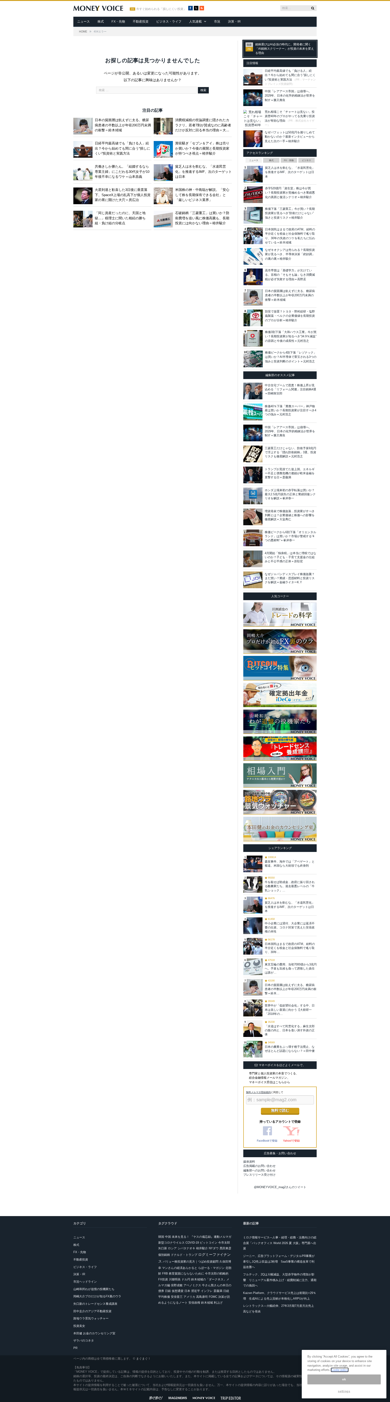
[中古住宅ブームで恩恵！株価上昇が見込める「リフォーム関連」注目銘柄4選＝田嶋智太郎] (252, 391)
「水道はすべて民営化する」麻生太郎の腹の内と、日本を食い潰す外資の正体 (290, 1030)
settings (344, 1391)
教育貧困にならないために (186, 1273)
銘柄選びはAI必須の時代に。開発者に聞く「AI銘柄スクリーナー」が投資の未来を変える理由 (284, 49)
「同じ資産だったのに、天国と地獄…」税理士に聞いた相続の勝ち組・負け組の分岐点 (120, 218)
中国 (168, 1236)
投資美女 (79, 1326)
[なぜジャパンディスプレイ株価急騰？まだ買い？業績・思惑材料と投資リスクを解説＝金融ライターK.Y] (252, 579)
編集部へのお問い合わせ (259, 1170)
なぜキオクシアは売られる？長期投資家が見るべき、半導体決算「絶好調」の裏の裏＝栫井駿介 (290, 254)
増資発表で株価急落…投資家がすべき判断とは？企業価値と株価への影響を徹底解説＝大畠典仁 (290, 515)
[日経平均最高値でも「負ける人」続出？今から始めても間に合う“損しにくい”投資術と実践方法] (84, 148)
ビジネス (306, 160)
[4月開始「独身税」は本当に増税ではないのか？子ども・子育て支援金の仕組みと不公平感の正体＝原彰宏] (252, 559)
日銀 (168, 1291)
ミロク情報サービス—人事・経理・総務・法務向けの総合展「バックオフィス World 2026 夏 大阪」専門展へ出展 (279, 1243)
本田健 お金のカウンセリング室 (94, 1333)
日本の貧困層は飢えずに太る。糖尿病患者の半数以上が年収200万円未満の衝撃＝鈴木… (290, 989)
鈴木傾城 (207, 1302)
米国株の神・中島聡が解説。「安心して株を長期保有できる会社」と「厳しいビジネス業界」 (202, 195)
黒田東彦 (225, 1248)
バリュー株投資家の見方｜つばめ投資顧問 (190, 1261)
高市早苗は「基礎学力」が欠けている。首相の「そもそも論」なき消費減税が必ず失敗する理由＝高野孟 (290, 275)
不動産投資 (141, 21)
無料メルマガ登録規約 (258, 1092)
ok (344, 1379)
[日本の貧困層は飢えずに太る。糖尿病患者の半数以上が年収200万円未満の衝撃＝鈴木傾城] (84, 125)
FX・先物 (118, 21)
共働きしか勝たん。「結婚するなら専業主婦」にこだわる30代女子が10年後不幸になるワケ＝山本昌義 (122, 171)
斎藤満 (218, 1291)
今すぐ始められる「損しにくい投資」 (161, 9)
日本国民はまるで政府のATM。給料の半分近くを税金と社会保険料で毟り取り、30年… (290, 948)
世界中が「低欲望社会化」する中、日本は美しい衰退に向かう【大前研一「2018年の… (290, 1009)
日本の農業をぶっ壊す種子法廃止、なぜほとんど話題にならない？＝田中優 (290, 1049)
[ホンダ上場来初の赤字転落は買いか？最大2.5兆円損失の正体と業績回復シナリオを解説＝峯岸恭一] (252, 496)
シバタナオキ (186, 1248)
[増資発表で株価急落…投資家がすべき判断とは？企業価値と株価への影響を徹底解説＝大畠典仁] (252, 517)
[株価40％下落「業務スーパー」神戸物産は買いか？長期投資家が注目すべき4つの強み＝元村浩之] (252, 412)
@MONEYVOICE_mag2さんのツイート (280, 1187)
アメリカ (189, 1296)
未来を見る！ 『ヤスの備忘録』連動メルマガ (201, 1236)
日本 (187, 1291)
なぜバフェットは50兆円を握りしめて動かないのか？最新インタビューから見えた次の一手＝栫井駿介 (290, 137)
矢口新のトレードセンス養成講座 (95, 1303)
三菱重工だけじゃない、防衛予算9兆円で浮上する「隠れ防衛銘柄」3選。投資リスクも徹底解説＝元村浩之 (290, 452)
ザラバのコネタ (83, 1340)
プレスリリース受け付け (259, 1174)
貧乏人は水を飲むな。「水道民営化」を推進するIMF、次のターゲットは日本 (203, 171)
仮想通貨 (177, 1291)
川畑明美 (175, 1279)
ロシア (172, 1248)
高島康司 (202, 1296)
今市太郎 (224, 1242)
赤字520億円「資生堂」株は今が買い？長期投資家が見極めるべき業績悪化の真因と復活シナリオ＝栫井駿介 (290, 193)
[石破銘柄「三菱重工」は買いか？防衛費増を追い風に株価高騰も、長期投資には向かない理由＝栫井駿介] (164, 218)
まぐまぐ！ (143, 1358)
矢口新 (162, 1248)
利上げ (218, 1302)
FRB (165, 1273)
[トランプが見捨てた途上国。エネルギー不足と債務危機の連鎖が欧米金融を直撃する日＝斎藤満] (252, 475)
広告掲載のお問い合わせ (259, 1166)
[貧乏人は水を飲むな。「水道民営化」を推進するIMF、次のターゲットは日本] (164, 171)
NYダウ (214, 1248)
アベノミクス (192, 1285)
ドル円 (185, 1279)
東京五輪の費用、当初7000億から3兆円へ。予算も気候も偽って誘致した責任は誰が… (291, 968)
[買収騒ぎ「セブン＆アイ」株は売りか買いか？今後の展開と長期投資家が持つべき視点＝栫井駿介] (164, 148)
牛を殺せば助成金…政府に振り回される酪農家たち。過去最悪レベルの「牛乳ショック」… (290, 886)
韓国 (161, 1236)
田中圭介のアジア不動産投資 (92, 1311)
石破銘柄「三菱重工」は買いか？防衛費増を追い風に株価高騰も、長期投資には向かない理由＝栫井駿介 (202, 218)
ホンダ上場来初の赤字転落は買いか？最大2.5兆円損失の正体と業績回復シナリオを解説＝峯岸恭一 (290, 494)
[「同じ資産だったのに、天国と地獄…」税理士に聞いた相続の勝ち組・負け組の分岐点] (84, 218)
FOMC (213, 1296)
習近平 (195, 1291)
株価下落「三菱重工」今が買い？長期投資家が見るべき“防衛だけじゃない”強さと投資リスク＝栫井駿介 (290, 213)
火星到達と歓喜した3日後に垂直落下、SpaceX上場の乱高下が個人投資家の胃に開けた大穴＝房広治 (123, 195)
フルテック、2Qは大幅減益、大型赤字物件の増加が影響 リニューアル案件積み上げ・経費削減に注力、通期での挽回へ (279, 1280)
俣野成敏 (177, 1285)
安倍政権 (194, 1302)
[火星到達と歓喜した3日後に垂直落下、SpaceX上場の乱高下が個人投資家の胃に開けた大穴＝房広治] (84, 195)
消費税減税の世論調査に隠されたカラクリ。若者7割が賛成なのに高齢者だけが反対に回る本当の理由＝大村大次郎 (203, 125)
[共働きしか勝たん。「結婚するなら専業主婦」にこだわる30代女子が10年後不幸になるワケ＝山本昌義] (84, 171)
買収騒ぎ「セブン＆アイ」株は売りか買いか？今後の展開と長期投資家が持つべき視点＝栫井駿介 (202, 148)
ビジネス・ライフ (168, 21)
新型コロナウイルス (171, 1242)
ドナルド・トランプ (184, 1254)
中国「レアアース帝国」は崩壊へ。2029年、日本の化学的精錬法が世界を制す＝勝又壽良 (290, 96)
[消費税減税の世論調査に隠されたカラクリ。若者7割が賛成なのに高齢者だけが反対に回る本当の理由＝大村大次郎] (164, 125)
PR (75, 1348)
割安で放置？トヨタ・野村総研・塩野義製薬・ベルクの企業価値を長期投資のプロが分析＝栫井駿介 (290, 316)
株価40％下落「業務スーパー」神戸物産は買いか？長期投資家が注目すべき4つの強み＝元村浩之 (290, 410)
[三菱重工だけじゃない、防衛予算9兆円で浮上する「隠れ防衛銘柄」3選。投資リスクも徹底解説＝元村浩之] (252, 454)
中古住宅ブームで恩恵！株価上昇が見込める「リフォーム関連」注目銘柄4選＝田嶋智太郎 (290, 389)
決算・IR (234, 21)
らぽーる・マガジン (211, 1268)
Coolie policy (339, 1370)
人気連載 (195, 21)
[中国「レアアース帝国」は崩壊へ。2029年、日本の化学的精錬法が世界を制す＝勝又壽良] (252, 433)
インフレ (207, 1291)
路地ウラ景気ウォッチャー (91, 1318)
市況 (217, 21)
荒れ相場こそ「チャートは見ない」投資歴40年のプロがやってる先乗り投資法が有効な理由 (290, 116)
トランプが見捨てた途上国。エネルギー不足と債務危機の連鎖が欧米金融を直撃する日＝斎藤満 (290, 473)
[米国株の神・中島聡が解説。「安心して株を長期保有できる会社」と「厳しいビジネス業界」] (164, 195)
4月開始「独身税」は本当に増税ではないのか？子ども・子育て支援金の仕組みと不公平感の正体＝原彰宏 (290, 557)
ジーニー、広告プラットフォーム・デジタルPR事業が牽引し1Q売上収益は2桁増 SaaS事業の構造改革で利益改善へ (279, 1261)
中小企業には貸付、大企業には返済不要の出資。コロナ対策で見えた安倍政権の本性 (290, 927)
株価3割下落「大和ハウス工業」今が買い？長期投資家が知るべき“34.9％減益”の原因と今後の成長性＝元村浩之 (290, 336)
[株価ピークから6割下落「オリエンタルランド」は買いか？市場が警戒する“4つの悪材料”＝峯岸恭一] (252, 538)
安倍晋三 (177, 1296)
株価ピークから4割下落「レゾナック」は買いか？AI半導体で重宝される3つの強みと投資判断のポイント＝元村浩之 (290, 357)
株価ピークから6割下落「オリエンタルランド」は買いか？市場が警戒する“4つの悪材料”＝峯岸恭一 (290, 536)
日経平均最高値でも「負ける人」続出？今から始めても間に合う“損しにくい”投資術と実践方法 (122, 148)
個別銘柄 (164, 1254)
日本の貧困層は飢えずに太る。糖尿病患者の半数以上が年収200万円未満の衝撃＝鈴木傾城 (123, 125)
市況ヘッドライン (85, 1281)
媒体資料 (249, 1161)
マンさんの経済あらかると (179, 1268)
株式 (101, 21)
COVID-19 (192, 1242)
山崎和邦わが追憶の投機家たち (93, 1289)
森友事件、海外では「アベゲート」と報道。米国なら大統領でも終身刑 (290, 863)
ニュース (83, 21)
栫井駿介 (202, 1248)
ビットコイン (208, 1242)
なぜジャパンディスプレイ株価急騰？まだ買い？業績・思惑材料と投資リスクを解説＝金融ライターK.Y (290, 578)
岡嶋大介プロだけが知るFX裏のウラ (97, 1296)
